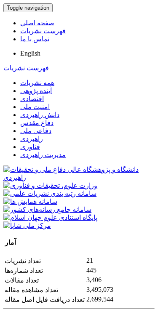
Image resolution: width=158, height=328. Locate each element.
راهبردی (31, 138)
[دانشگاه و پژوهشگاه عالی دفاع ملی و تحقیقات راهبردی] (79, 177)
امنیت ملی (35, 106)
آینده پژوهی (36, 90)
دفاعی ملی (35, 130)
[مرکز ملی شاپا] (27, 225)
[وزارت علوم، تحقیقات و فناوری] (50, 185)
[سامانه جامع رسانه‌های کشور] (47, 209)
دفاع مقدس (37, 122)
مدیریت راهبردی (43, 154)
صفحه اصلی (37, 23)
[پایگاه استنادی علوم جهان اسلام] (50, 217)
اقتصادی (32, 98)
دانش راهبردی (39, 114)
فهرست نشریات (43, 31)
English (30, 53)
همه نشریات (37, 82)
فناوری (30, 146)
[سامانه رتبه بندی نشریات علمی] (49, 193)
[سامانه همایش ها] (30, 201)
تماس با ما (34, 39)
